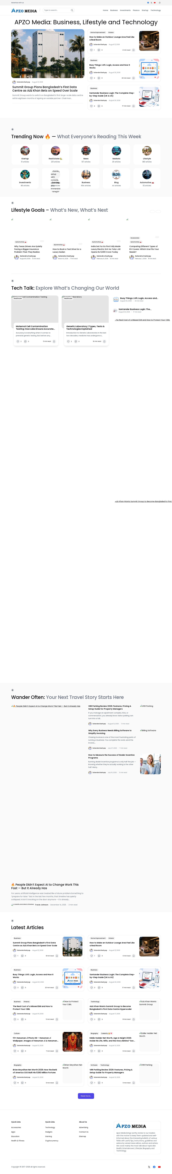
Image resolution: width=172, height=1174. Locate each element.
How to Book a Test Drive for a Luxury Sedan (67, 250)
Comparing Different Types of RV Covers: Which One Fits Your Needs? (144, 249)
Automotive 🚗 (20, 242)
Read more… (86, 1096)
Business (94, 60)
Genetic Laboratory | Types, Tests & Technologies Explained (85, 327)
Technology (95, 1002)
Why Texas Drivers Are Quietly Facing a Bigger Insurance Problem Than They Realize (28, 249)
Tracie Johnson (41, 905)
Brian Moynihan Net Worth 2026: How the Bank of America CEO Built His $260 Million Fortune (35, 1071)
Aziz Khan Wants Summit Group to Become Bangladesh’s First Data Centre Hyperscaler (111, 1007)
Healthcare (18, 298)
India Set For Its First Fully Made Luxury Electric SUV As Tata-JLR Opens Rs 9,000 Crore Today (106, 249)
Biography (94, 1033)
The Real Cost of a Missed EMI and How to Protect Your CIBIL (33, 1007)
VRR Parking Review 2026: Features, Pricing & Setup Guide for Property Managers (109, 707)
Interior (111, 32)
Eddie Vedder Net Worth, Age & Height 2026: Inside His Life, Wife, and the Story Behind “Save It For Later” (112, 1039)
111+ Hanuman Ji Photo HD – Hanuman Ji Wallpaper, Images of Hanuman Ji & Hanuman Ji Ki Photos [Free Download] (35, 1039)
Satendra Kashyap (23, 82)
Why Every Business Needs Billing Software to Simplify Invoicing (110, 732)
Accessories (135, 238)
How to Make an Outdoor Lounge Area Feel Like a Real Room (111, 38)
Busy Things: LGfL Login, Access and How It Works (109, 66)
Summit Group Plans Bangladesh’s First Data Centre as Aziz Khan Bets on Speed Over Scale (45, 88)
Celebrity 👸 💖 (106, 1033)
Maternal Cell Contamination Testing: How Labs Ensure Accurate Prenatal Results (34, 327)
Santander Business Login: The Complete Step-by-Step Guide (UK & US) (111, 94)
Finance (26, 1002)
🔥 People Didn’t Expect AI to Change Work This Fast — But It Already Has (45, 886)
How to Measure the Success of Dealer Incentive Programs (111, 756)
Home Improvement (98, 32)
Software (94, 1065)
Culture (17, 1033)
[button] (160, 3)
